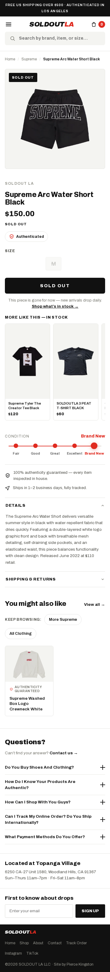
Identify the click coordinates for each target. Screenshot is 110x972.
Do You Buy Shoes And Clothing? (39, 767)
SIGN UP (90, 911)
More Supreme (63, 619)
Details (16, 505)
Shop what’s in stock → (55, 306)
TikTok (32, 953)
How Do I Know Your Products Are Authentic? (40, 784)
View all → (94, 604)
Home (10, 59)
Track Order (76, 943)
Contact (55, 943)
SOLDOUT (51, 24)
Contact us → (64, 753)
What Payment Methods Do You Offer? (45, 836)
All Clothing (20, 633)
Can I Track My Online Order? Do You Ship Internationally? (48, 819)
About (38, 943)
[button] (8, 24)
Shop (24, 943)
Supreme (29, 59)
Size (10, 251)
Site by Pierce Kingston (74, 964)
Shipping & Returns (31, 579)
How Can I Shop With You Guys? (38, 802)
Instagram (13, 953)
